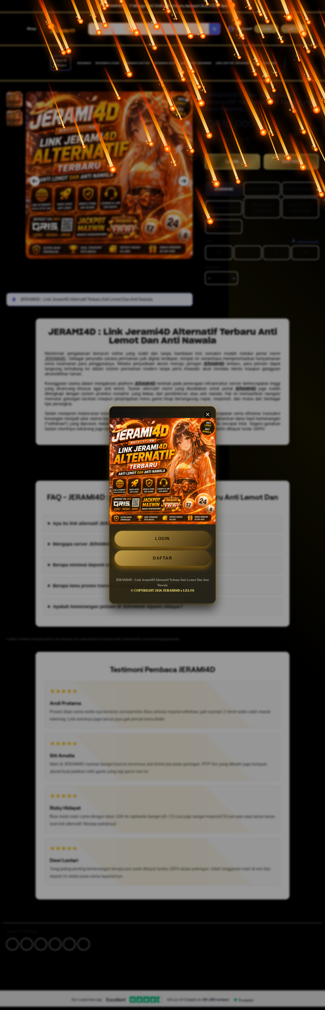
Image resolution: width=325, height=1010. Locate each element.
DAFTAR (162, 558)
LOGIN (162, 538)
